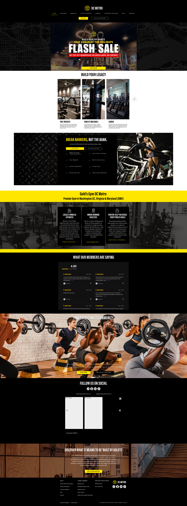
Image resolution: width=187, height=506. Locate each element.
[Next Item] (134, 99)
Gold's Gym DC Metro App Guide (85, 495)
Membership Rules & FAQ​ (83, 486)
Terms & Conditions (64, 502)
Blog (61, 492)
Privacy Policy (74, 502)
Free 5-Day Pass (99, 486)
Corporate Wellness (64, 489)
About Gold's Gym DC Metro (66, 483)
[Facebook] (91, 388)
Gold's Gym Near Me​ (65, 486)
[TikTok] (98, 388)
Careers (62, 495)
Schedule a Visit (98, 483)
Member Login (81, 483)
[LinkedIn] (95, 388)
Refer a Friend (81, 492)
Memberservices (81, 489)
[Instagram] (88, 388)
